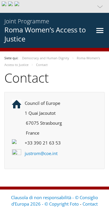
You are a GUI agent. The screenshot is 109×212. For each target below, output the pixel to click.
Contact (90, 204)
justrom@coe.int (41, 153)
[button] (54, 6)
